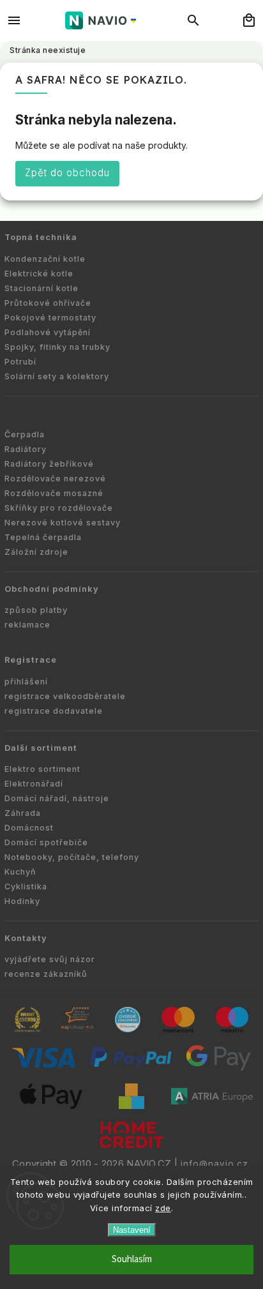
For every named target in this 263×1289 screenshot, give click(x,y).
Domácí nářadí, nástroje (56, 798)
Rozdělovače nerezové (55, 478)
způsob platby (36, 610)
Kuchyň (20, 872)
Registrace (30, 660)
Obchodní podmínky (51, 589)
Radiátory (25, 449)
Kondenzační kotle (45, 259)
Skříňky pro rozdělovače (58, 508)
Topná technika (40, 237)
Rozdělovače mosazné (53, 493)
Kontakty (25, 938)
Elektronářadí (33, 783)
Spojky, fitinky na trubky (57, 347)
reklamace (27, 624)
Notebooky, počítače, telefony (71, 857)
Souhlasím (132, 1259)
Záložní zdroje (36, 552)
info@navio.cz (214, 1164)
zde (163, 1208)
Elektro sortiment (42, 769)
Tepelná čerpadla (43, 537)
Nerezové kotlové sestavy (62, 522)
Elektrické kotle (38, 273)
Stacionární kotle (41, 288)
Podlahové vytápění (47, 332)
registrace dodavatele (53, 711)
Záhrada (22, 813)
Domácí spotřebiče (46, 842)
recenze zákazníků (45, 974)
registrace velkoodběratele (65, 696)
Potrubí (20, 361)
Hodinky (22, 901)
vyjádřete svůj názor (49, 959)
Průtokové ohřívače (47, 303)
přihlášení (26, 681)
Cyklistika (25, 886)
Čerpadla (24, 434)
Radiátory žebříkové (49, 464)
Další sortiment (40, 748)
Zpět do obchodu (67, 173)
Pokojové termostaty (50, 317)
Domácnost (29, 828)
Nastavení (132, 1230)
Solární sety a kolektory (56, 376)
